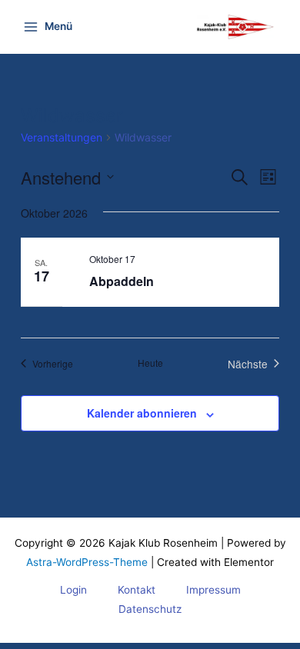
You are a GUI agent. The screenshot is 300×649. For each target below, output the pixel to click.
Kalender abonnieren (142, 413)
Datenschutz (150, 609)
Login (73, 590)
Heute (150, 363)
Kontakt (136, 590)
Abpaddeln (121, 281)
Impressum (213, 590)
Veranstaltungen (61, 137)
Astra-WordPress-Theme (87, 562)
